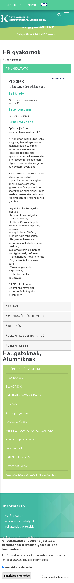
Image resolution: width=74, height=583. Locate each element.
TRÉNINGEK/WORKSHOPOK (23, 395)
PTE (22, 5)
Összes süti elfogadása (55, 576)
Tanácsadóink (14, 448)
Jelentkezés (18, 345)
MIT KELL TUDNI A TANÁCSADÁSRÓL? (29, 430)
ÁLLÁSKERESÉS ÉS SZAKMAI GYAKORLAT (31, 474)
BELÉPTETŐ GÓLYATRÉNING (23, 369)
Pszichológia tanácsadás (21, 439)
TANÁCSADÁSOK (16, 421)
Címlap (20, 34)
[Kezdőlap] (23, 18)
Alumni (32, 5)
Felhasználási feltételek (19, 526)
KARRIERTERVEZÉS (18, 457)
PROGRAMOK (14, 377)
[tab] (37, 69)
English (44, 4)
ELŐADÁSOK (14, 386)
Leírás (13, 306)
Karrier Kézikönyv (16, 465)
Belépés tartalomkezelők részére (23, 537)
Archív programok (17, 413)
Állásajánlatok (33, 34)
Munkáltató (18, 68)
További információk (35, 559)
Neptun (11, 5)
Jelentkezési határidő (26, 335)
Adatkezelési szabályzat (19, 521)
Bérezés (14, 326)
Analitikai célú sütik (18, 567)
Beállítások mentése (17, 575)
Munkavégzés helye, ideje (28, 316)
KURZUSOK (13, 404)
